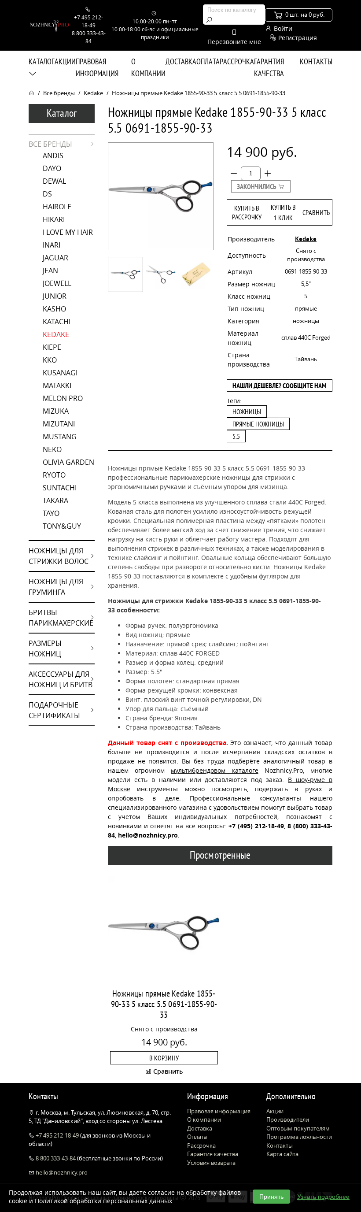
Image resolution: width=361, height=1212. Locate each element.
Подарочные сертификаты (54, 710)
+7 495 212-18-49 (57, 1135)
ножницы (246, 411)
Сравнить (316, 212)
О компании (148, 67)
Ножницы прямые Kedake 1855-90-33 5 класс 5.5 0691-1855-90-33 (164, 1004)
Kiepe (52, 347)
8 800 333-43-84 (56, 1158)
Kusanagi (60, 373)
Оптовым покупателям (298, 1128)
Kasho (54, 309)
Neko (52, 449)
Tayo (51, 513)
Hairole (57, 206)
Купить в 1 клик (283, 212)
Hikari (54, 219)
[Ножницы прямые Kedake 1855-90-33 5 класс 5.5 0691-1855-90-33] (125, 274)
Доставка (181, 61)
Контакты (316, 61)
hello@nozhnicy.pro (61, 1172)
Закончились (257, 186)
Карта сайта (282, 1154)
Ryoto (54, 475)
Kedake (93, 93)
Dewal (54, 181)
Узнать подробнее (323, 1196)
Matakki (57, 385)
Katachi (56, 321)
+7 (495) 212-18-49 (256, 826)
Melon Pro (63, 398)
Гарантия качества (269, 67)
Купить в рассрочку (247, 212)
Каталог (41, 61)
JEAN (50, 270)
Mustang (60, 436)
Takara (55, 500)
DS (47, 194)
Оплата (208, 61)
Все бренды (59, 93)
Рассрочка (237, 61)
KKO (50, 360)
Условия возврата (211, 1163)
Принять (271, 1196)
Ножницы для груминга (56, 587)
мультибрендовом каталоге (214, 770)
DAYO (52, 168)
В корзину (164, 1057)
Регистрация (296, 37)
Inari (51, 245)
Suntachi (60, 488)
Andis (53, 155)
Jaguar (55, 258)
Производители (287, 1119)
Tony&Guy (62, 526)
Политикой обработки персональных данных (103, 1201)
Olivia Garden (68, 462)
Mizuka (56, 411)
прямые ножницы (258, 423)
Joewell (57, 283)
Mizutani (59, 424)
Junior (54, 296)
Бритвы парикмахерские (61, 618)
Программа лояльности (299, 1137)
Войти (282, 28)
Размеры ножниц (45, 648)
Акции (65, 61)
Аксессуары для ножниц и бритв (60, 679)
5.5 (236, 436)
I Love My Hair (68, 232)
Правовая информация (97, 67)
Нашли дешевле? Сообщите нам (279, 385)
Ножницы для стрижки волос (58, 556)
